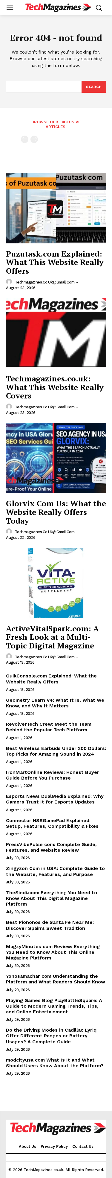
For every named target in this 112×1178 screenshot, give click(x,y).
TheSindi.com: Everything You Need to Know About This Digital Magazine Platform (51, 898)
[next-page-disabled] (34, 139)
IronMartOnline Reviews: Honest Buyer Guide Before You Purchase (52, 775)
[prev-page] (24, 139)
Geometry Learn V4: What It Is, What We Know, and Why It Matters (55, 703)
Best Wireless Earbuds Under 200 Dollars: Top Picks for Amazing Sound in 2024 (56, 751)
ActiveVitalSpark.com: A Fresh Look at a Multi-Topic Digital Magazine (52, 637)
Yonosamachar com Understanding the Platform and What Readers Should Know (55, 979)
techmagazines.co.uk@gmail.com (45, 282)
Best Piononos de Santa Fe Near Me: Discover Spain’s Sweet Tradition (50, 925)
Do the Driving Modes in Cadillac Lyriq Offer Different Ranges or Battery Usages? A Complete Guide (51, 1035)
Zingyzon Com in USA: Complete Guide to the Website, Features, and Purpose (55, 871)
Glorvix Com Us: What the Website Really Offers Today (56, 511)
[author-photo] (10, 282)
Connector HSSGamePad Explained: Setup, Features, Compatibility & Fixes (52, 823)
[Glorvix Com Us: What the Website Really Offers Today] (56, 458)
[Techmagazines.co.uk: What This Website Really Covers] (56, 333)
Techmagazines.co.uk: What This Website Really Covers (55, 387)
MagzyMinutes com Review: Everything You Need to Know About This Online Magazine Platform (53, 952)
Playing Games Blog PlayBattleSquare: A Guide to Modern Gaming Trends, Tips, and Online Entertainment (54, 1006)
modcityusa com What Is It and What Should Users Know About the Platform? (54, 1062)
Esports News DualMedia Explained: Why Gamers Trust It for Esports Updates (55, 799)
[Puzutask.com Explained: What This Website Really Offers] (56, 208)
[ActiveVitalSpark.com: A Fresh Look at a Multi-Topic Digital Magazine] (56, 583)
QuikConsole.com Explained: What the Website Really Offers (51, 678)
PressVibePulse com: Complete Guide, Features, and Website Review (51, 847)
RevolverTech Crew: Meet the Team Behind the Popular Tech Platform (48, 727)
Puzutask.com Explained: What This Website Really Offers (55, 262)
